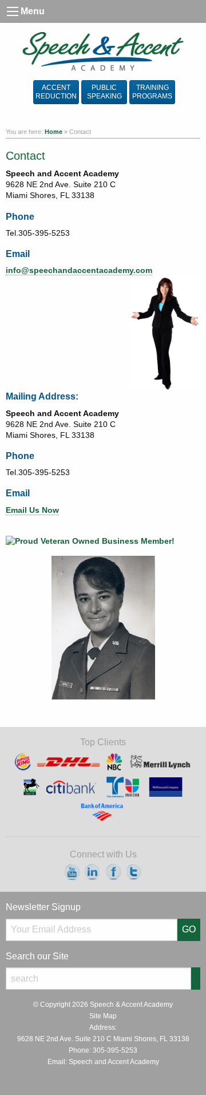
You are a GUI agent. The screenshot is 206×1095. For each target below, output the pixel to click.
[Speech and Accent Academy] (103, 51)
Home (53, 131)
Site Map (103, 1016)
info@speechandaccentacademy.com (79, 270)
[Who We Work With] (103, 786)
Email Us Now (32, 510)
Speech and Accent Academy (114, 1062)
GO (189, 929)
